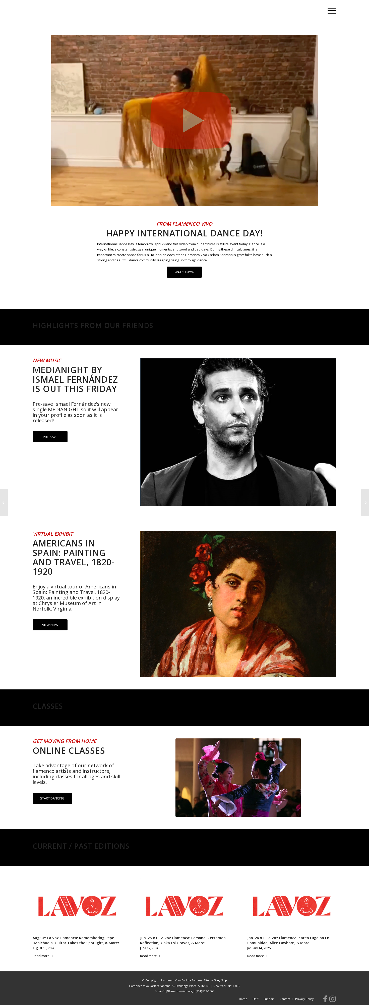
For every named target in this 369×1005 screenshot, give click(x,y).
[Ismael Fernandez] (238, 432)
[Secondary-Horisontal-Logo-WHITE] (66, 11)
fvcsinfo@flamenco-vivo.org (174, 991)
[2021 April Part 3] (4, 502)
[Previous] (40, 908)
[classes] (238, 777)
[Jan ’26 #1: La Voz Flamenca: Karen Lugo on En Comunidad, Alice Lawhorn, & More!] (291, 906)
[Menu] (330, 11)
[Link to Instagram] (332, 998)
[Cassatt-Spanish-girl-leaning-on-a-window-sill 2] (238, 604)
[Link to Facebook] (325, 998)
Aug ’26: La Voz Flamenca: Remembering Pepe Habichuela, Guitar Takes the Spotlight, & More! (76, 940)
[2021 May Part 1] (365, 502)
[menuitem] (330, 11)
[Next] (328, 908)
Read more (41, 955)
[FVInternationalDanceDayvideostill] (184, 120)
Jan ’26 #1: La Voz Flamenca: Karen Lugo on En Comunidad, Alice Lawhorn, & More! (288, 940)
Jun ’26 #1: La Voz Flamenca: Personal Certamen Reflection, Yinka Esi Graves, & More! (183, 940)
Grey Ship (220, 980)
